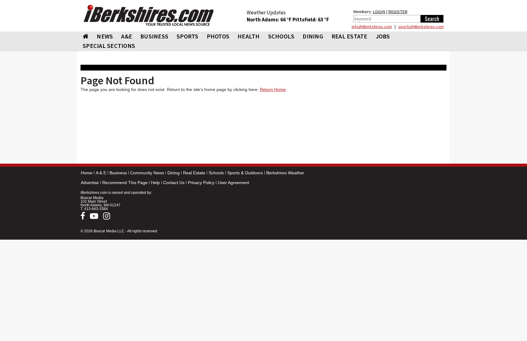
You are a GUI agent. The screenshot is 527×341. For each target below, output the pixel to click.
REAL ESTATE (349, 36)
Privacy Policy (201, 182)
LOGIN (379, 11)
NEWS (105, 36)
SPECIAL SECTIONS (109, 45)
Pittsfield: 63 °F (310, 19)
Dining (173, 172)
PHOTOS (218, 36)
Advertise (90, 182)
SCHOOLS (281, 36)
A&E (126, 36)
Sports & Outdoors (245, 172)
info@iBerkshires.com (372, 26)
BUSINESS (154, 36)
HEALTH (249, 36)
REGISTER (397, 11)
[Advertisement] (263, 129)
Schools (216, 172)
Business (118, 172)
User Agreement (233, 182)
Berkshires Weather (285, 172)
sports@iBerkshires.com (421, 26)
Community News (147, 172)
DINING (313, 36)
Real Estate (194, 172)
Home (86, 172)
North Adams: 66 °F (269, 19)
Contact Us (174, 182)
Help (155, 182)
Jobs (383, 36)
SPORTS (188, 36)
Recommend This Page (125, 182)
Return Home (273, 89)
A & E (101, 172)
